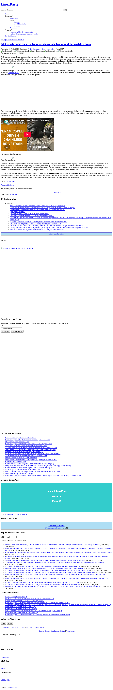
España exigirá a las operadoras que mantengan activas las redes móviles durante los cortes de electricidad (42, 582)
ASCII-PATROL (20, 24)
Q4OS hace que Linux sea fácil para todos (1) (21, 613)
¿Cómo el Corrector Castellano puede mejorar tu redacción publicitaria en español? (38, 222)
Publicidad (13, 28)
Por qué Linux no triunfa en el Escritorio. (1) (20, 607)
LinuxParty (9, 4)
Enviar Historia (10, 36)
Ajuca (3, 668)
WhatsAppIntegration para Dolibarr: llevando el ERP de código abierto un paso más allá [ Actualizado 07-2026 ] (44, 560)
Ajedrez (17, 26)
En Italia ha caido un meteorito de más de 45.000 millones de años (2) (29, 599)
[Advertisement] (56, 92)
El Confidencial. (12, 181)
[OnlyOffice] (12, 40)
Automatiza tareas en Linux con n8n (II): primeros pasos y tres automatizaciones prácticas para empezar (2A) (43, 566)
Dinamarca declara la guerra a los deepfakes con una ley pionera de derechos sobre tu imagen (42, 208)
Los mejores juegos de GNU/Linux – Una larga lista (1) (24, 601)
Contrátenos (14, 18)
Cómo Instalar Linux (56, 234)
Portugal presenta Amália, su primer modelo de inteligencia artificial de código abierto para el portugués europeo (44, 568)
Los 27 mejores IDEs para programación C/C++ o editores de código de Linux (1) (33, 611)
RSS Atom (21, 627)
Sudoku (17, 22)
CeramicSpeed (13, 73)
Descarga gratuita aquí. (53, 528)
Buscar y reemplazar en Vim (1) (16, 597)
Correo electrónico (48, 49)
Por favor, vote (6, 53)
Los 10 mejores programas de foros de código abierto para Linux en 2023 (35, 224)
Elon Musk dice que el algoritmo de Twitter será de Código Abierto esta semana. (38, 230)
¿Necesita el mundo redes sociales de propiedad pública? (29, 214)
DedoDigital (5, 680)
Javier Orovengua (34, 49)
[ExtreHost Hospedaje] (17, 248)
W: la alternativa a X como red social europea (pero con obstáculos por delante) (37, 206)
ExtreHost (13, 687)
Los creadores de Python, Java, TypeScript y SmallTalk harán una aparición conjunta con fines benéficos (46, 226)
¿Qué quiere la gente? (17, 212)
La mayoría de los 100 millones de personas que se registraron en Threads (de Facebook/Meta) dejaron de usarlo (49, 228)
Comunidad (12, 194)
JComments (56, 192)
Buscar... (4, 10)
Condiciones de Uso (58, 631)
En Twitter (29, 627)
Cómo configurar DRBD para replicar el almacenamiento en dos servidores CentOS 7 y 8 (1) (37, 603)
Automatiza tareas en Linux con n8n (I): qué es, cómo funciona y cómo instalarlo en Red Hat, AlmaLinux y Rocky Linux (47, 570)
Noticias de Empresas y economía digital (24, 34)
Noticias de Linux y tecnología (16, 514)
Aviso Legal (70, 631)
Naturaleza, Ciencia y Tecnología (21, 32)
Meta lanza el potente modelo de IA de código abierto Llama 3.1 (32, 216)
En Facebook (39, 627)
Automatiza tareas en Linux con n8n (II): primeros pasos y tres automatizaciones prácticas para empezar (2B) (43, 584)
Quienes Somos (44, 631)
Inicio (7, 14)
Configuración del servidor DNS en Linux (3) (21, 609)
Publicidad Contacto (9, 627)
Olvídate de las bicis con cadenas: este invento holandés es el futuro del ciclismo (46, 44)
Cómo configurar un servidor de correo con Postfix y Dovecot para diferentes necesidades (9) (37, 615)
